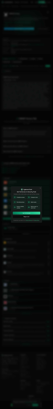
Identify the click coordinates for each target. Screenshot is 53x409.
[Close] (40, 188)
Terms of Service (29, 220)
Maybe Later (26, 216)
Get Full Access (26, 213)
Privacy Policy (36, 220)
